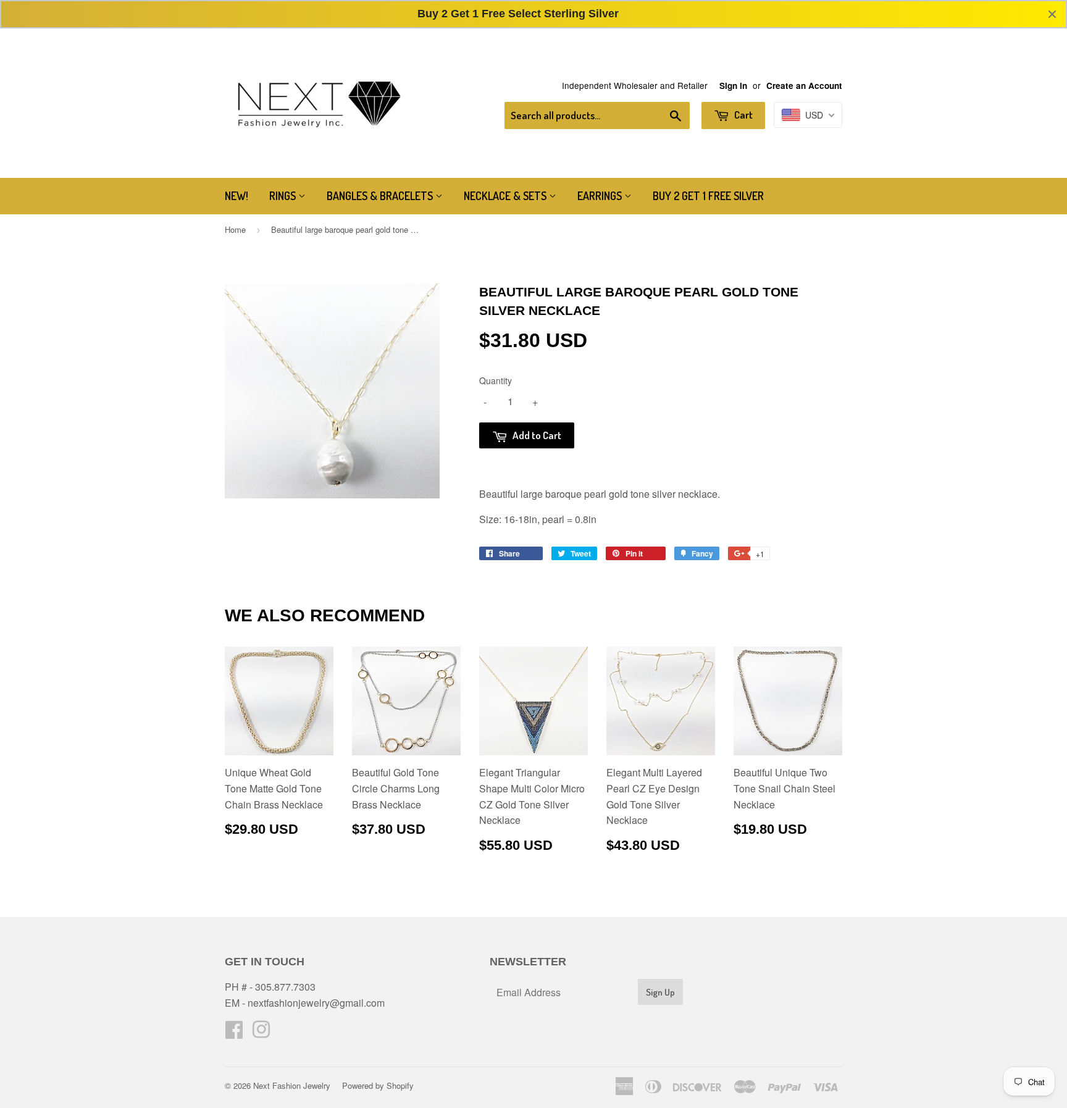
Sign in (733, 85)
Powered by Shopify (378, 1085)
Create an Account (804, 85)
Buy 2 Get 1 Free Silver (708, 196)
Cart (742, 114)
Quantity (495, 380)
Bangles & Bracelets (381, 196)
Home (235, 229)
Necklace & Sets (506, 196)
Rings (283, 196)
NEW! (236, 196)
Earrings (600, 196)
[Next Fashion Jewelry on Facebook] (234, 1033)
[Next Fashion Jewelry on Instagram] (261, 1033)
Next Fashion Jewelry (291, 1085)
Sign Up (660, 992)
